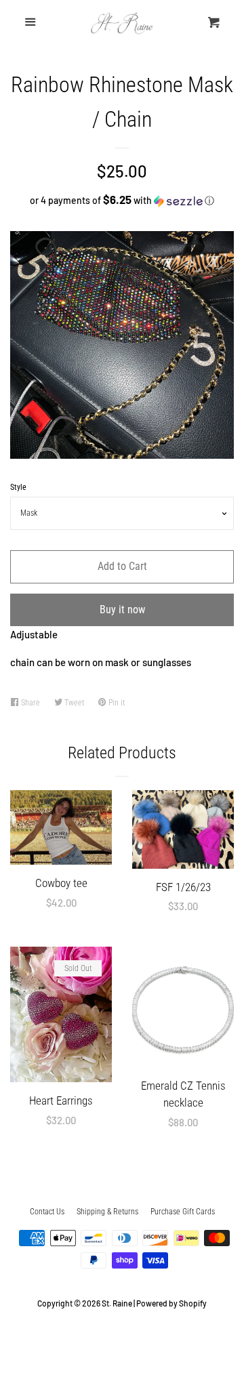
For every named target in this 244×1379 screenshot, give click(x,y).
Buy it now (122, 609)
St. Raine (117, 1303)
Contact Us (47, 1211)
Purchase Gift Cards (182, 1211)
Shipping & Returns (107, 1211)
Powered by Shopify (171, 1303)
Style (18, 487)
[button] (122, 200)
